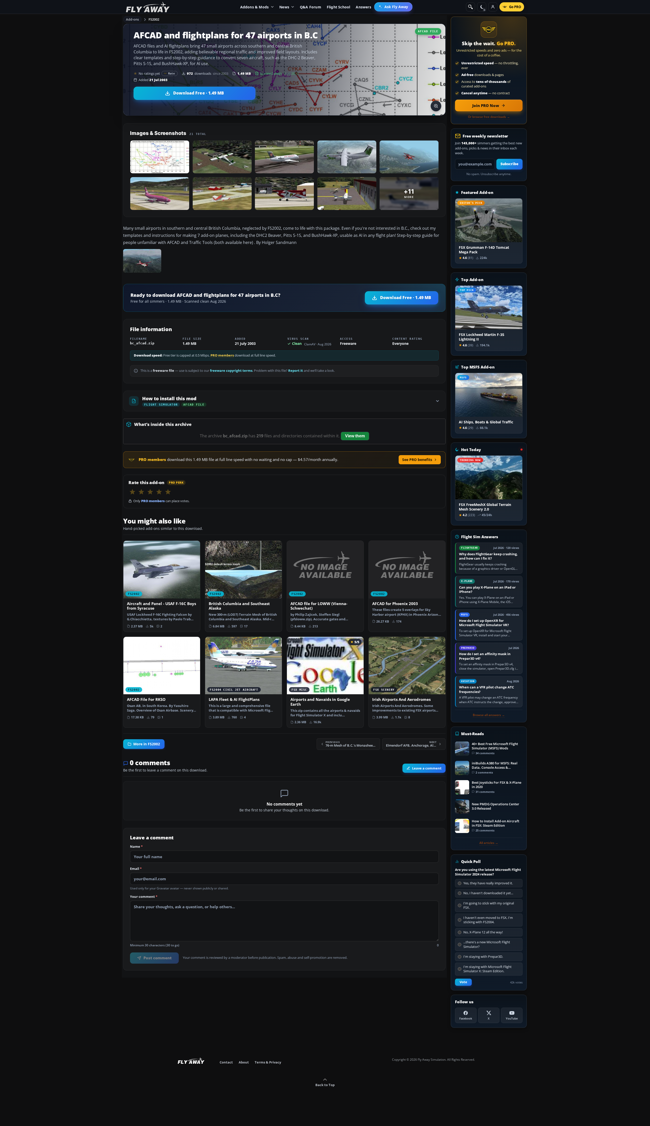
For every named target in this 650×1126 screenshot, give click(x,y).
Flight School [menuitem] (338, 7)
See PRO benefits (417, 459)
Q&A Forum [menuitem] (310, 7)
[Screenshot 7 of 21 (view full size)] (222, 193)
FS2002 (154, 19)
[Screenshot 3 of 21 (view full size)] (284, 157)
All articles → (488, 843)
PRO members (222, 355)
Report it (295, 370)
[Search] (470, 6)
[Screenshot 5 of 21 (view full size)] (409, 157)
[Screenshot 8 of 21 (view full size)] (284, 193)
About (244, 1062)
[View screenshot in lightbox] (436, 106)
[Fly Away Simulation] (148, 7)
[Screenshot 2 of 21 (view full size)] (222, 157)
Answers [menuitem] (363, 7)
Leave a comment (427, 768)
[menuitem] (393, 6)
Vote (463, 982)
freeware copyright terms (231, 370)
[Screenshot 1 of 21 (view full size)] (159, 157)
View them (355, 436)
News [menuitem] (284, 7)
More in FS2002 (146, 744)
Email (136, 869)
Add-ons (132, 19)
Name (136, 847)
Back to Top (325, 1085)
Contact (226, 1062)
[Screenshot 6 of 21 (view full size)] (159, 193)
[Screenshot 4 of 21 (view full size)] (347, 157)
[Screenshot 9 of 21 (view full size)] (347, 193)
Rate (171, 73)
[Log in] (492, 6)
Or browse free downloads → (489, 117)
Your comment (143, 897)
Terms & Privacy (268, 1062)
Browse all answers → (489, 715)
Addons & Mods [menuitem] (254, 7)
